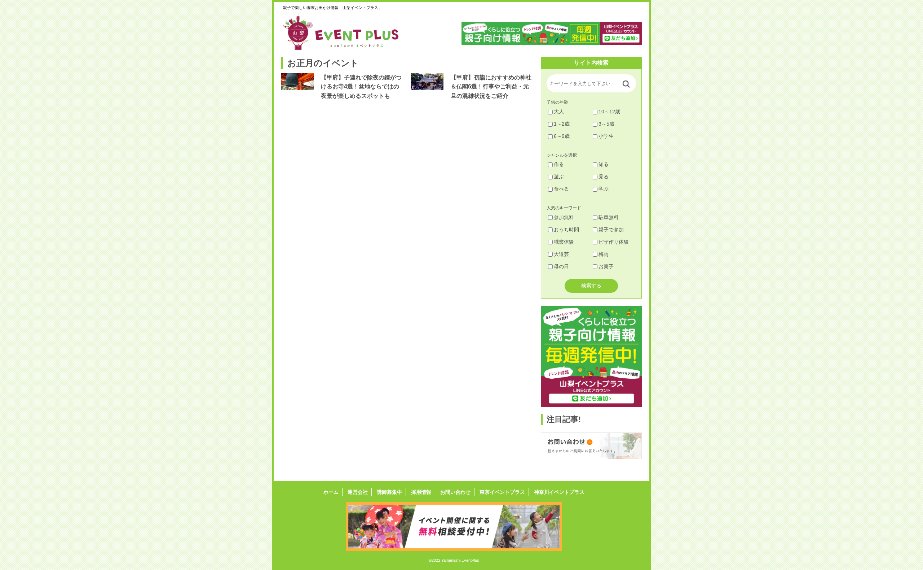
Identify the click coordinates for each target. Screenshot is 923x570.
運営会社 (358, 492)
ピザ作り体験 (614, 242)
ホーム (331, 492)
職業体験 (564, 242)
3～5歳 (606, 124)
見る (604, 176)
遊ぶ (559, 176)
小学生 (606, 136)
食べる (561, 189)
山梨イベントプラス (346, 32)
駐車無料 (609, 217)
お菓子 (606, 266)
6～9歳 (562, 136)
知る (604, 164)
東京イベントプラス (502, 492)
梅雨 (604, 254)
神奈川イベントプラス (559, 492)
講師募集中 (389, 492)
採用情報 (421, 492)
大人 (559, 111)
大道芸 (561, 254)
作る (559, 164)
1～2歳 (562, 124)
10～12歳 (609, 111)
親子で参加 (611, 229)
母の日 (561, 266)
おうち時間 (566, 229)
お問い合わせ (455, 492)
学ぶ (604, 189)
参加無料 (564, 217)
